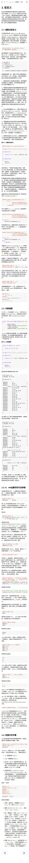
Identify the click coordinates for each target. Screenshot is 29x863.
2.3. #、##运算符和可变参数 (14, 487)
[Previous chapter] (5, 853)
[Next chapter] (23, 853)
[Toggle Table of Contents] (1, 2)
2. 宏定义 (7, 7)
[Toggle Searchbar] (7, 2)
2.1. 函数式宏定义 (9, 29)
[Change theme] (4, 2)
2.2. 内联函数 (7, 308)
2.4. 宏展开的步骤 (9, 735)
